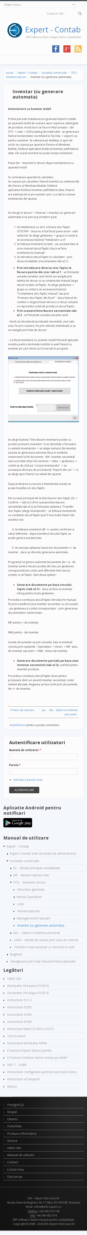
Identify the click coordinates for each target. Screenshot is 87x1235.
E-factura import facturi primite (29, 1050)
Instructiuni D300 (19, 1014)
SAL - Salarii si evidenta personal (36, 933)
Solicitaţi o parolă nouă (27, 780)
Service (12, 1141)
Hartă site (14, 978)
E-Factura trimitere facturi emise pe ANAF (37, 1057)
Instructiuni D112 (19, 1000)
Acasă (9, 73)
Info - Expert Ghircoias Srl (43, 1198)
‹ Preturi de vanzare (21, 710)
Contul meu (15, 1169)
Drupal (12, 1112)
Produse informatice (22, 1133)
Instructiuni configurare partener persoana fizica (41, 1072)
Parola (15, 765)
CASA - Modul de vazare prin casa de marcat (46, 940)
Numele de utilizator (25, 750)
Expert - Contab (53, 29)
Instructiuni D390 (19, 1021)
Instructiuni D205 (19, 1007)
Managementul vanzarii (33, 918)
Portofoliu (14, 1126)
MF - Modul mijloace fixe (31, 875)
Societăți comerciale (54, 73)
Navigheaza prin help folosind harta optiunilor (43, 961)
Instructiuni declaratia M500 (27, 1043)
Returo (12, 1086)
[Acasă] (15, 29)
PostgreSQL (16, 1105)
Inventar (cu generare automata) (40, 925)
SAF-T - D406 (17, 1065)
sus (42, 710)
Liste (20, 904)
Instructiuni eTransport (23, 1079)
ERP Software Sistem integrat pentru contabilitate (43, 1220)
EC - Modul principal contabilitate (36, 868)
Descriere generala (30, 889)
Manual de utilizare (20, 1155)
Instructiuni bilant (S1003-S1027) (30, 1029)
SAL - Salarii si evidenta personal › (63, 712)
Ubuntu (12, 1119)
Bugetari (16, 954)
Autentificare (17, 725)
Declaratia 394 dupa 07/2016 (28, 993)
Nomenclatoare (28, 911)
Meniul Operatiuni (29, 897)
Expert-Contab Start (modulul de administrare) (43, 853)
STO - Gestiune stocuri (29, 882)
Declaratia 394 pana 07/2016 (28, 986)
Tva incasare (16, 1036)
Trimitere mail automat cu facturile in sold (44, 947)
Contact (13, 1162)
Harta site (14, 1148)
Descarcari (15, 1176)
